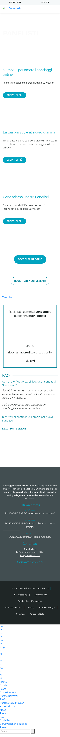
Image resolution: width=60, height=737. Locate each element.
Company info (41, 595)
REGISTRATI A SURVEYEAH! (30, 281)
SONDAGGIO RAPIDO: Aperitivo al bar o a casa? (30, 513)
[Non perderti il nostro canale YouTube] (52, 571)
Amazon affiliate (37, 614)
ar (1, 636)
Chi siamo (5, 685)
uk (1, 657)
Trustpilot (7, 297)
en (1, 626)
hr (1, 643)
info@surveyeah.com (30, 555)
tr (1, 664)
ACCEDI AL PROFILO (30, 259)
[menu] (55, 9)
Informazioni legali (47, 607)
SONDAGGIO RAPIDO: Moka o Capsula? (30, 536)
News (3, 710)
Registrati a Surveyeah (12, 703)
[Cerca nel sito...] (33, 731)
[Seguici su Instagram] (41, 571)
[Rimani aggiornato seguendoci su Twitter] (20, 571)
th (1, 671)
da (1, 640)
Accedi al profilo (8, 706)
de (1, 633)
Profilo (3, 699)
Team (3, 689)
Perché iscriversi (8, 696)
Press (3, 727)
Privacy (31, 607)
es (1, 629)
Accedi (45, 2)
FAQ (2, 716)
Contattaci (20, 614)
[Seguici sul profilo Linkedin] (31, 571)
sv (1, 675)
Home (3, 682)
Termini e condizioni (14, 607)
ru (1, 650)
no (1, 668)
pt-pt (2, 647)
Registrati (15, 2)
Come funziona (8, 692)
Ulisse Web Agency (33, 601)
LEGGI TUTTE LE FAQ (14, 428)
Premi (3, 713)
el (1, 654)
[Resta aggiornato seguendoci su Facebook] (9, 571)
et (1, 678)
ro (1, 661)
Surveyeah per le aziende (13, 723)
